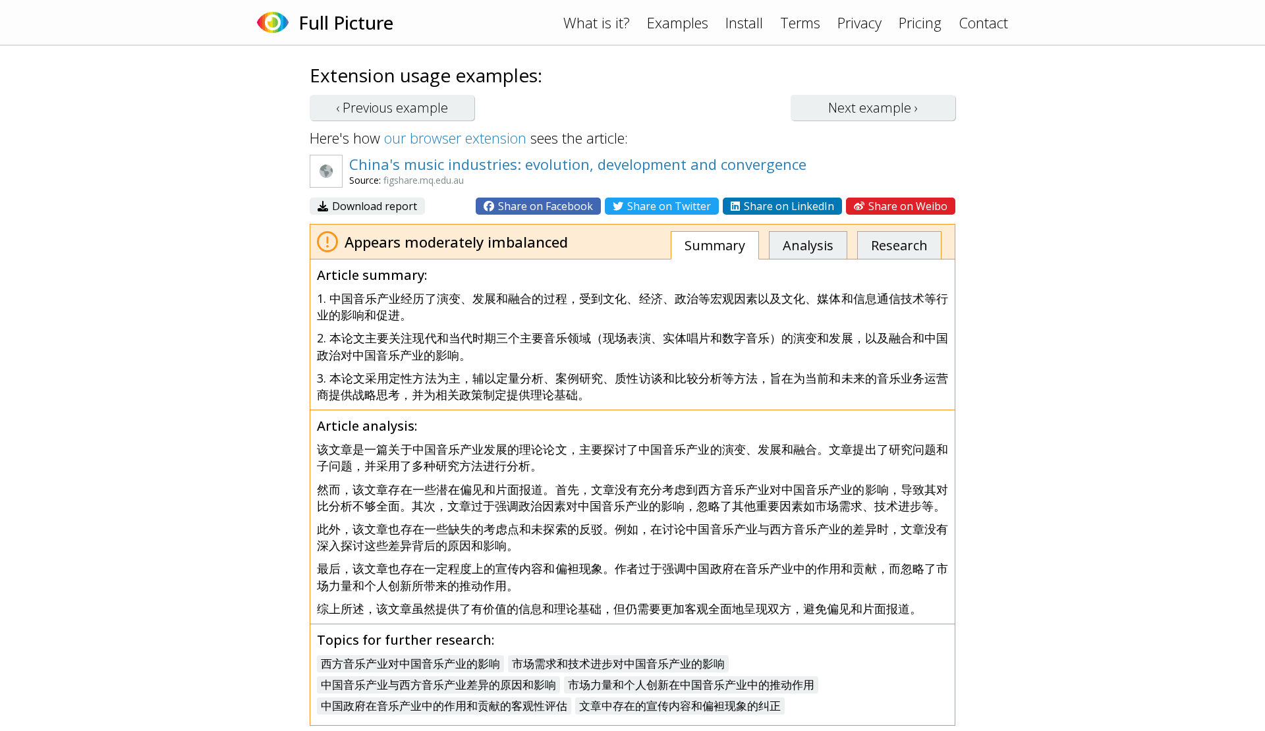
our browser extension (455, 138)
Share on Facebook (544, 206)
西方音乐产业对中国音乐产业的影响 (410, 663)
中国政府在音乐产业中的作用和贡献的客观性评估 (444, 705)
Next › (873, 108)
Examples (677, 22)
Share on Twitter (668, 206)
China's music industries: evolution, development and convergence (577, 164)
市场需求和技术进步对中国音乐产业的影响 (618, 663)
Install (744, 22)
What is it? (596, 22)
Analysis (808, 245)
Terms (800, 22)
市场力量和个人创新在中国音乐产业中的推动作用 (691, 684)
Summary (715, 245)
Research (899, 245)
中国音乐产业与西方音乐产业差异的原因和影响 (438, 684)
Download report (373, 206)
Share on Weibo (906, 206)
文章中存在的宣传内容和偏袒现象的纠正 (680, 705)
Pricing (920, 22)
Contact (983, 22)
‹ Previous (392, 108)
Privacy (859, 22)
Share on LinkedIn (787, 206)
